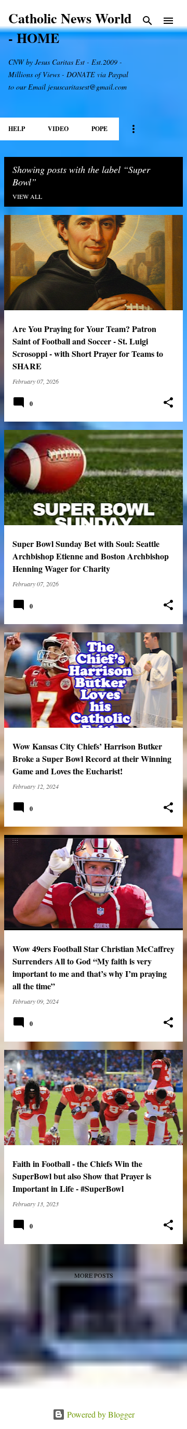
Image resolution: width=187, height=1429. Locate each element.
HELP (16, 128)
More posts (93, 1275)
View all (27, 196)
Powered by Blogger (100, 1414)
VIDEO (58, 128)
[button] (168, 402)
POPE (99, 128)
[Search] (147, 20)
